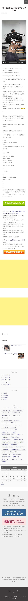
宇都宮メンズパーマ (18, 439)
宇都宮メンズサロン (6, 439)
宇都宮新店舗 (5, 444)
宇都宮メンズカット (15, 437)
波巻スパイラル (5, 459)
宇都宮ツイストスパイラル (8, 434)
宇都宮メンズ (5, 437)
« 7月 (2, 484)
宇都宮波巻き (14, 444)
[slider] (13, 62)
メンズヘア (13, 427)
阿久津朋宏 (4, 340)
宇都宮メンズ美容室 (6, 442)
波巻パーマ (14, 459)
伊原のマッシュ (5, 432)
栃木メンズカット (14, 451)
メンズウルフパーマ (6, 425)
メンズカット (17, 425)
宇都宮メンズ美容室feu (19, 442)
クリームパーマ (5, 407)
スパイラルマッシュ (17, 410)
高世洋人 (4, 399)
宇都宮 (13, 432)
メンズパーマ (5, 427)
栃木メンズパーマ (6, 454)
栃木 (24, 449)
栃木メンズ (4, 451)
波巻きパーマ (16, 456)
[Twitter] (5, 334)
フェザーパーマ (16, 415)
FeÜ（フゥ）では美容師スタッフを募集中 (14, 240)
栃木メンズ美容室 (17, 454)
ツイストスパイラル (16, 412)
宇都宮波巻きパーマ (20, 447)
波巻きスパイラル (6, 456)
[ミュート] (22, 63)
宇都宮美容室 (5, 449)
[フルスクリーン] (24, 63)
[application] (14, 42)
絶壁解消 (4, 461)
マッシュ (4, 417)
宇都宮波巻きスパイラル (7, 447)
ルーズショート (6, 375)
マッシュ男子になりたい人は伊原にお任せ (11, 420)
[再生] (3, 63)
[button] (14, 42)
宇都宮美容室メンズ (15, 449)
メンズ (3, 422)
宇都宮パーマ (20, 434)
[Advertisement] (14, 274)
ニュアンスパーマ (6, 415)
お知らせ (4, 393)
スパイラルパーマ (6, 410)
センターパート (5, 412)
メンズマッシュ (5, 429)
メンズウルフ (11, 422)
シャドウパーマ (6, 382)
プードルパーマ (6, 377)
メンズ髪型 (14, 429)
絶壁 (21, 459)
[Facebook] (2, 334)
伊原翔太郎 (5, 395)
